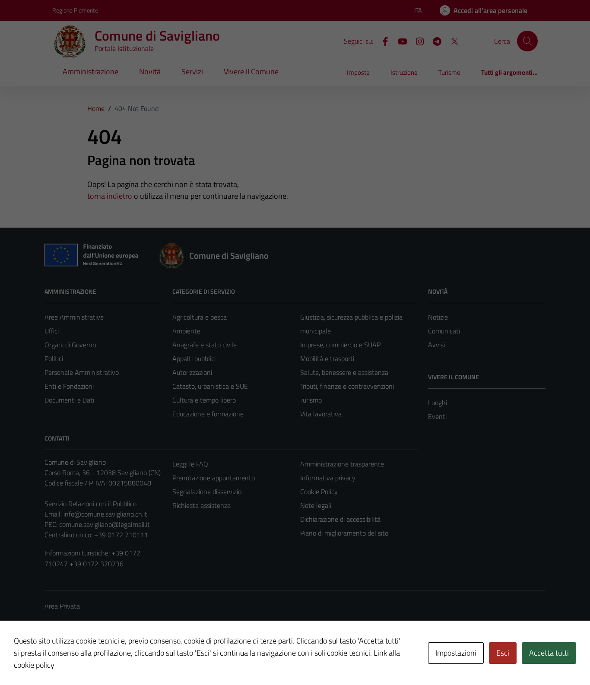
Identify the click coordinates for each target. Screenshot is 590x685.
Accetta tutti (549, 653)
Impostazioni (455, 653)
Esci (502, 653)
